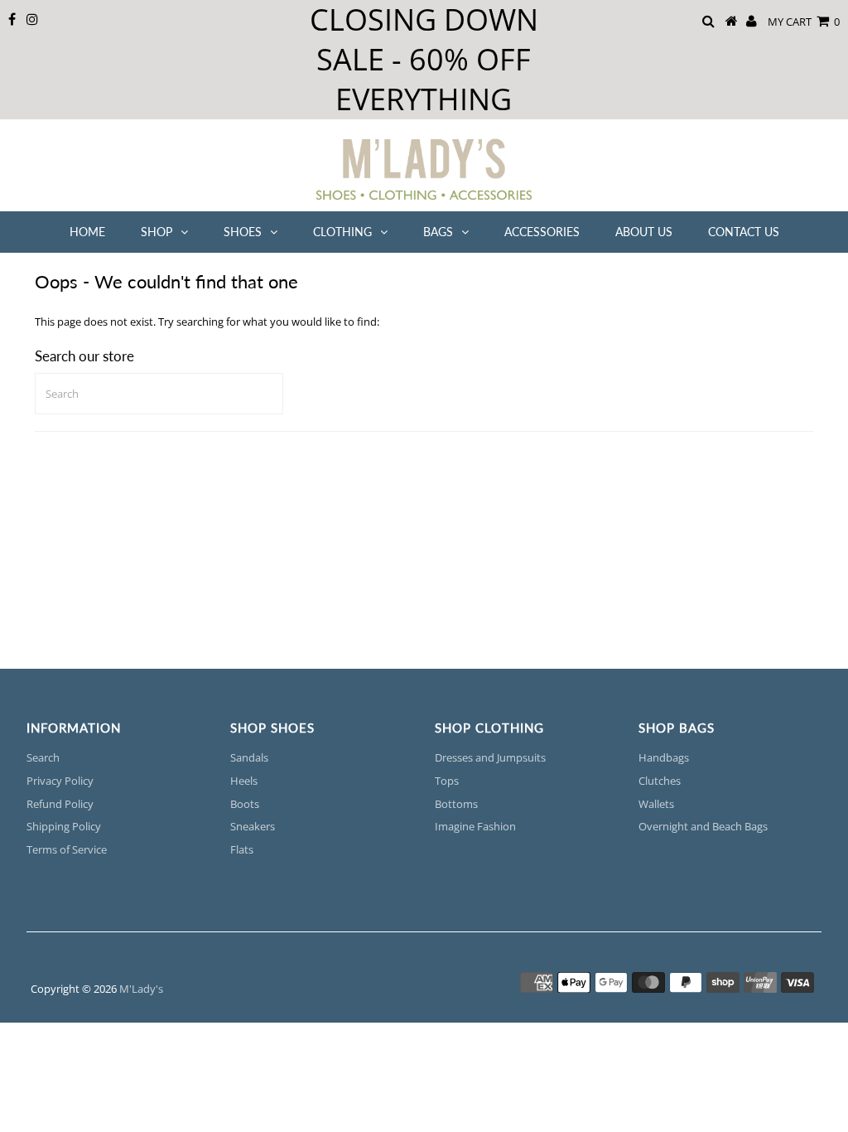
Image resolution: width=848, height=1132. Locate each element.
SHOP (156, 232)
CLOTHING (342, 232)
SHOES (243, 232)
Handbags (663, 757)
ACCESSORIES (542, 232)
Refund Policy (60, 803)
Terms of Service (66, 849)
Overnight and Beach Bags (703, 826)
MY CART (804, 21)
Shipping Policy (63, 826)
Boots (244, 803)
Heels (244, 780)
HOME (87, 232)
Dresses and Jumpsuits (490, 757)
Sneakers (252, 826)
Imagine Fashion (475, 826)
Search (43, 757)
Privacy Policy (60, 780)
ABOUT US (643, 232)
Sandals (249, 757)
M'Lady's (141, 988)
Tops (447, 780)
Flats (241, 849)
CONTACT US (743, 232)
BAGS (438, 232)
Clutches (659, 780)
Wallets (656, 803)
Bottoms (456, 803)
